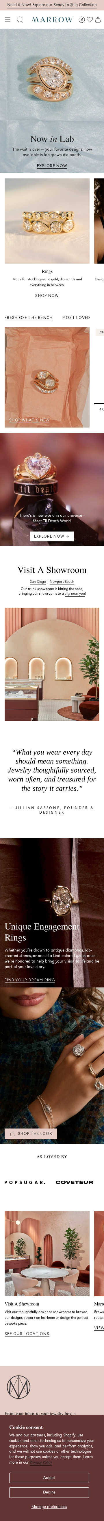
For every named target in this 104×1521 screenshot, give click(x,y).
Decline (49, 1492)
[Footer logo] (19, 1387)
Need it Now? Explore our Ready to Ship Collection (52, 5)
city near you (75, 594)
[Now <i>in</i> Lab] (52, 101)
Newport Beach (62, 582)
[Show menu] (7, 19)
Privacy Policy (41, 1462)
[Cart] (98, 19)
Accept (49, 1478)
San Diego (38, 582)
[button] (20, 19)
